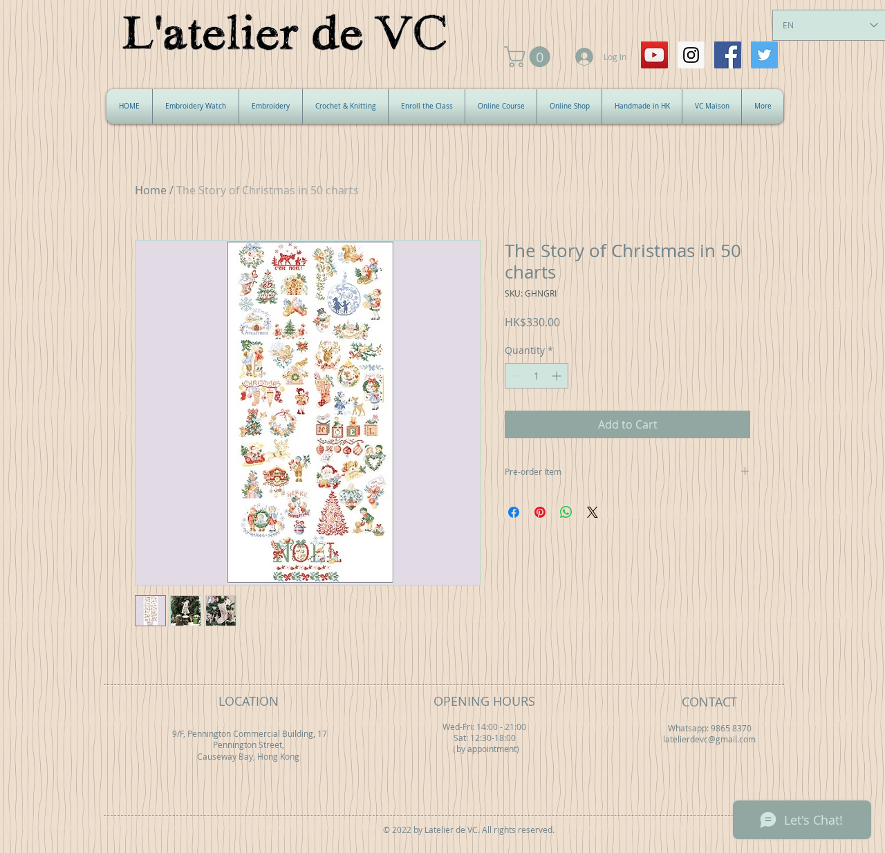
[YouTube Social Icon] (654, 54)
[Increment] (557, 376)
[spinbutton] (536, 376)
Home (151, 190)
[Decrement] (515, 376)
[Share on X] (592, 512)
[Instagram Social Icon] (691, 54)
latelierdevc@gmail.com (709, 739)
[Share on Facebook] (513, 512)
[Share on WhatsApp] (566, 512)
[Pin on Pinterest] (540, 512)
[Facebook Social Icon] (727, 54)
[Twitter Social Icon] (764, 54)
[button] (529, 56)
